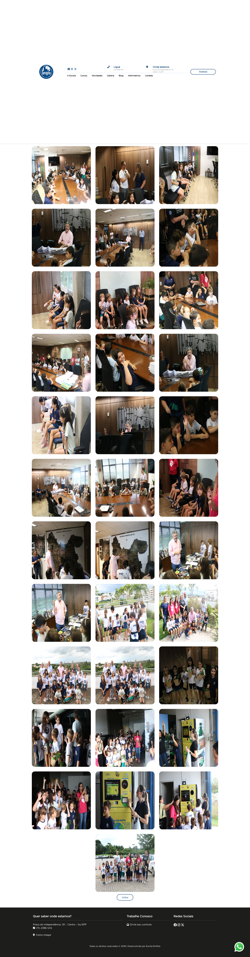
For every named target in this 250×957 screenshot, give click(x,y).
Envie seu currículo (141, 924)
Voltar (125, 897)
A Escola (71, 76)
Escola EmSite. (153, 946)
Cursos (83, 76)
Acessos (203, 72)
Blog (121, 76)
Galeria (110, 76)
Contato (149, 76)
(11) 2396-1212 (44, 928)
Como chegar (43, 935)
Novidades (97, 76)
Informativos (134, 76)
